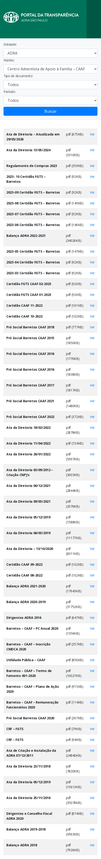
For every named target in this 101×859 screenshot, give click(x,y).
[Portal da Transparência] (50, 19)
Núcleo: (9, 60)
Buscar (50, 111)
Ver (92, 134)
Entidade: (10, 44)
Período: (10, 91)
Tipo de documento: (18, 76)
